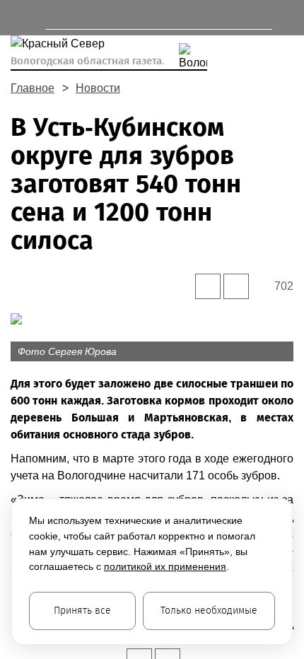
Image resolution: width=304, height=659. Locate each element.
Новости (98, 88)
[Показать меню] (17, 17)
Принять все (82, 611)
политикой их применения (165, 566)
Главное (32, 88)
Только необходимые (208, 611)
